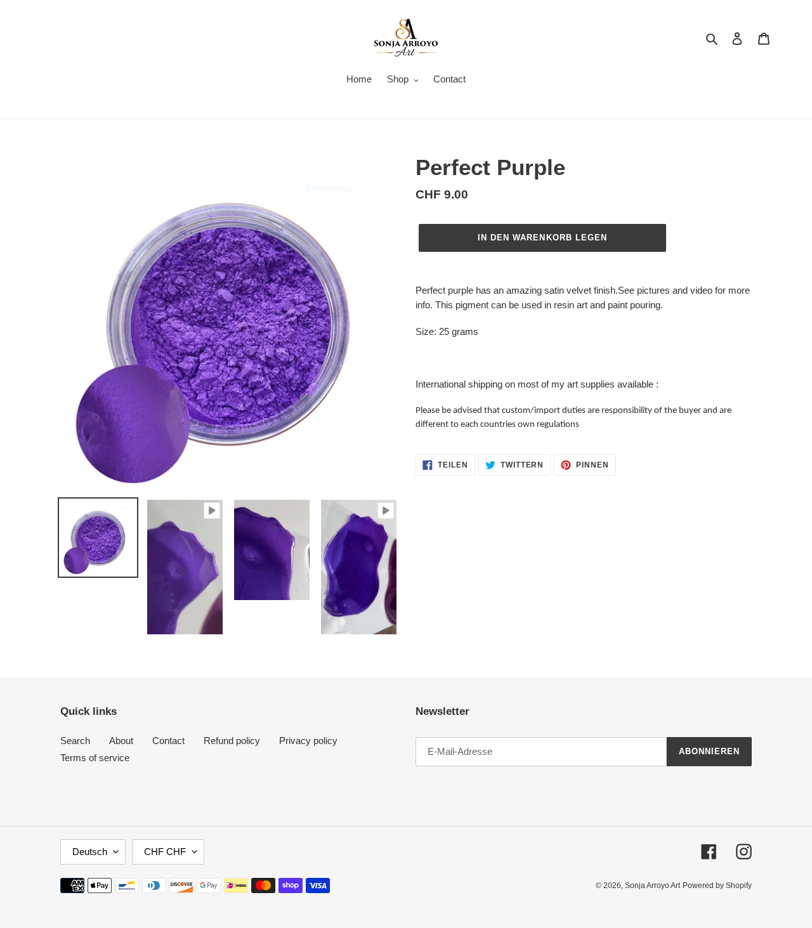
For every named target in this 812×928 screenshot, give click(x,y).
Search (75, 740)
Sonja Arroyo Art (652, 885)
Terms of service (94, 757)
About (121, 740)
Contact (168, 740)
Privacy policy (308, 740)
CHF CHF (165, 851)
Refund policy (232, 740)
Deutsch (89, 851)
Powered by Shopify (717, 885)
